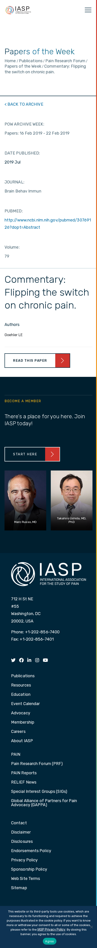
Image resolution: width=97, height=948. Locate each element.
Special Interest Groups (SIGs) (39, 791)
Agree (49, 941)
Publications (23, 676)
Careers (18, 731)
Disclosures (22, 841)
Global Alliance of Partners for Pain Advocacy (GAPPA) (44, 803)
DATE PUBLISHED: (22, 153)
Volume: (12, 247)
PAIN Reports (24, 773)
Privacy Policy (24, 860)
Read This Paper (30, 361)
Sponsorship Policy (29, 869)
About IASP (22, 741)
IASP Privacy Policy (51, 929)
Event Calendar (25, 704)
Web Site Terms (25, 879)
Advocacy (20, 713)
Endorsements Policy (31, 851)
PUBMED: (14, 211)
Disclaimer (21, 832)
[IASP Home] (18, 9)
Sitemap (19, 888)
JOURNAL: (14, 182)
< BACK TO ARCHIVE (24, 104)
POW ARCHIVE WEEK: (24, 124)
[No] (91, 927)
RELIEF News (23, 782)
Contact (19, 823)
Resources (21, 685)
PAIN (15, 754)
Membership (22, 722)
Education (20, 694)
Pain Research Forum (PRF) (37, 764)
